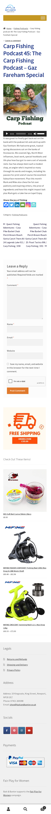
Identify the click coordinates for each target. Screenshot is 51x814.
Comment (12, 285)
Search (25, 809)
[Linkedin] (17, 204)
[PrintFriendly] (33, 204)
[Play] (7, 133)
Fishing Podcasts (21, 28)
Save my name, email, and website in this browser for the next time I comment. (25, 368)
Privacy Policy (13, 670)
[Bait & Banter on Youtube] (29, 730)
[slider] (41, 133)
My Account (8, 809)
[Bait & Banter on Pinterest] (14, 730)
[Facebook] (6, 204)
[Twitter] (11, 204)
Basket (39, 807)
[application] (25, 134)
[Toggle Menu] (43, 18)
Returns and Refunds (17, 659)
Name (10, 324)
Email (10, 337)
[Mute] (35, 133)
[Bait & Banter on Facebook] (6, 730)
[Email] (22, 204)
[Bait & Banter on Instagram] (21, 730)
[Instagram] (28, 204)
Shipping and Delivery (17, 664)
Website (11, 350)
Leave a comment (13, 40)
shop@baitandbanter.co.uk (23, 704)
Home (9, 28)
